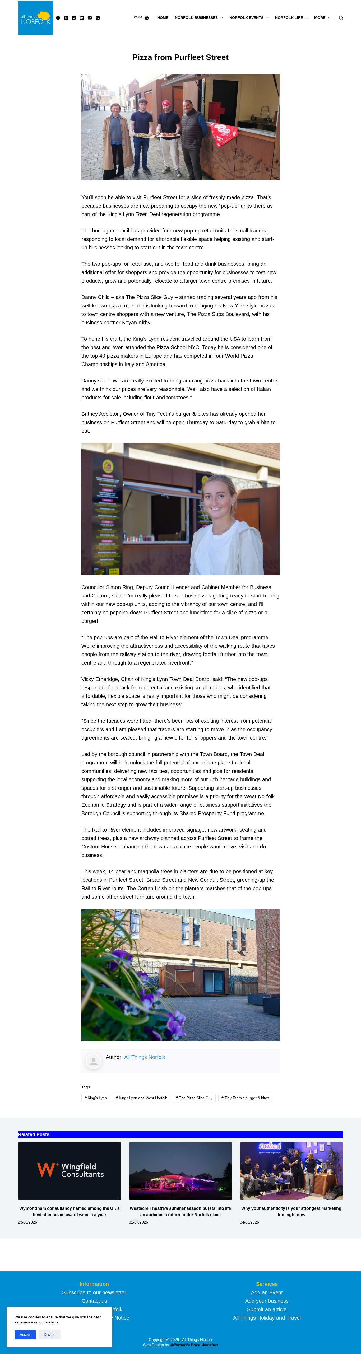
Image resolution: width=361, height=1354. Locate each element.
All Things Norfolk (144, 1057)
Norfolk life (289, 18)
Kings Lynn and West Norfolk (141, 1098)
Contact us (94, 1301)
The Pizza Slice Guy (194, 1098)
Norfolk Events (246, 18)
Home (162, 18)
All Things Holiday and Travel (267, 1318)
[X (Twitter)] (66, 18)
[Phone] (98, 18)
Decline (49, 1335)
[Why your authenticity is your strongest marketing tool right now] (291, 1171)
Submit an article (266, 1309)
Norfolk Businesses (196, 18)
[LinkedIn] (82, 18)
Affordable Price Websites (194, 1345)
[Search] (341, 18)
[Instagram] (74, 18)
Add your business (267, 1301)
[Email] (90, 18)
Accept (25, 1335)
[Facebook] (58, 18)
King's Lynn (96, 1098)
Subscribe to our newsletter (94, 1292)
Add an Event (267, 1292)
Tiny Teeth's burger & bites (245, 1098)
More (319, 18)
